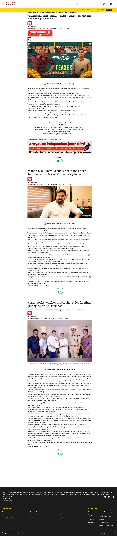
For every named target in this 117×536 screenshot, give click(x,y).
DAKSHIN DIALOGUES (83, 10)
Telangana (60, 517)
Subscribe (100, 10)
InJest (62, 10)
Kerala (59, 512)
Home (6, 10)
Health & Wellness (34, 512)
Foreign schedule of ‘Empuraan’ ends (48, 139)
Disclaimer (101, 519)
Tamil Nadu (61, 515)
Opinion (33, 10)
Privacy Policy (90, 515)
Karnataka (32, 517)
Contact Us (91, 519)
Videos (40, 10)
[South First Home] (10, 4)
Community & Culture (51, 10)
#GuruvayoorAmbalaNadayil (64, 127)
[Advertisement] (58, 475)
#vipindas (37, 129)
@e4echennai (72, 129)
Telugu (109, 10)
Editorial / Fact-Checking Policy (105, 513)
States (13, 10)
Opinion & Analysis (7, 515)
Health (26, 10)
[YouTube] (110, 4)
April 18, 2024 (70, 134)
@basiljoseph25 (78, 127)
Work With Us (91, 522)
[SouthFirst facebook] (100, 4)
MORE (93, 10)
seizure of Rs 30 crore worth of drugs (59, 416)
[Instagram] (107, 4)
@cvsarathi (79, 129)
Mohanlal (52, 250)
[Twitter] (103, 4)
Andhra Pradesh (34, 515)
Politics (19, 10)
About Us (90, 512)
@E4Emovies (63, 129)
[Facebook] (113, 497)
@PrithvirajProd (54, 129)
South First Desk (32, 26)
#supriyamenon (44, 129)
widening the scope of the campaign (49, 418)
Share (29, 37)
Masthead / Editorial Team (106, 525)
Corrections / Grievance (105, 516)
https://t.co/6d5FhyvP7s (60, 125)
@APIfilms (49, 131)
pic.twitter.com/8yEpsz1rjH (62, 131)
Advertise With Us (103, 522)
